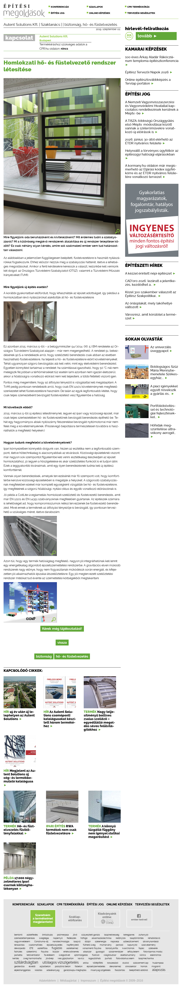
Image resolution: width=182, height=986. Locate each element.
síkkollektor (130, 966)
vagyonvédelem (22, 941)
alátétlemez (72, 948)
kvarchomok (128, 948)
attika (86, 963)
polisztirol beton (63, 966)
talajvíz (77, 941)
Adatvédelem (47, 980)
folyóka (44, 951)
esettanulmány (128, 955)
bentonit (18, 935)
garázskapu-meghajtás (75, 970)
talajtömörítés (137, 938)
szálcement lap (140, 963)
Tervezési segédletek (141, 13)
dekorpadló (19, 948)
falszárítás (120, 970)
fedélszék (71, 938)
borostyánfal (112, 948)
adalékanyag (53, 970)
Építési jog (58, 13)
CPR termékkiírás (138, 7)
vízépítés (98, 962)
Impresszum (88, 980)
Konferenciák (60, 7)
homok (144, 966)
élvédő (32, 966)
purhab (108, 958)
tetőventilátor (33, 955)
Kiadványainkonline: (107, 915)
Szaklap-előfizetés (75, 918)
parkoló (119, 945)
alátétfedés (32, 935)
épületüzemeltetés (96, 966)
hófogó (84, 938)
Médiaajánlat (68, 980)
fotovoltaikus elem (125, 958)
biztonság (73, 24)
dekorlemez (115, 966)
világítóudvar (110, 955)
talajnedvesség (111, 935)
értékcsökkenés (71, 951)
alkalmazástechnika (101, 938)
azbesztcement (131, 941)
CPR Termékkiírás (70, 904)
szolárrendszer (116, 951)
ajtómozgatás (81, 955)
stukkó (125, 963)
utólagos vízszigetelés (60, 962)
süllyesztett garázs (90, 935)
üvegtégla (44, 938)
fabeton (78, 966)
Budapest (45, 40)
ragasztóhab (94, 958)
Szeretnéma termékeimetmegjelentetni (43, 918)
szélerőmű (31, 951)
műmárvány (106, 945)
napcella (115, 941)
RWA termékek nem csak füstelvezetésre (61, 829)
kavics (81, 958)
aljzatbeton (45, 966)
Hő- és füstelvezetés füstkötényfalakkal (19, 829)
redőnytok (121, 938)
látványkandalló (151, 941)
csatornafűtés (35, 945)
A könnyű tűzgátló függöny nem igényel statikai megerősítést (104, 831)
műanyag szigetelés (101, 970)
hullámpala (158, 963)
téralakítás (19, 945)
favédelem (49, 955)
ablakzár (87, 951)
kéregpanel (128, 935)
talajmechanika (146, 958)
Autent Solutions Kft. (21, 24)
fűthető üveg (89, 945)
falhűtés (18, 951)
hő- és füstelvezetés (100, 24)
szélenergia (100, 941)
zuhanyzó (143, 935)
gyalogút (100, 951)
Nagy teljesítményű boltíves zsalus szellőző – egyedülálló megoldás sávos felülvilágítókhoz (99, 720)
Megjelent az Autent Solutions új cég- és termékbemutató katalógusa (20, 776)
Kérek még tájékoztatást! (62, 629)
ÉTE (31, 948)
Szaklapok (96, 7)
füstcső (95, 955)
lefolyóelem (133, 951)
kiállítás (38, 970)
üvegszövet (64, 955)
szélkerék (153, 948)
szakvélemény (148, 945)
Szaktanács (50, 24)
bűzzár (56, 951)
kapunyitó (132, 945)
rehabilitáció (154, 938)
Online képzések (99, 13)
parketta (18, 955)
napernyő (58, 938)
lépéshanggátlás (22, 970)
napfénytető (73, 945)
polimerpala (63, 935)
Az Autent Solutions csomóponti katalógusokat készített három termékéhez (60, 719)
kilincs (143, 955)
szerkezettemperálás (24, 938)
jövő (75, 935)
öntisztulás (47, 935)
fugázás (57, 948)
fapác (141, 948)
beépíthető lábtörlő (138, 970)
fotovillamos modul (152, 951)
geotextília (19, 966)
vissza (62, 642)
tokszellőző (112, 963)
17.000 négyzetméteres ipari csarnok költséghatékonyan (19, 883)
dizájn (88, 941)
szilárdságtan (26, 962)
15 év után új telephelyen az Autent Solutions (19, 715)
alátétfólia (42, 948)
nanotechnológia (61, 941)
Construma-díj (41, 941)
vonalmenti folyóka (91, 948)
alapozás (158, 970)
